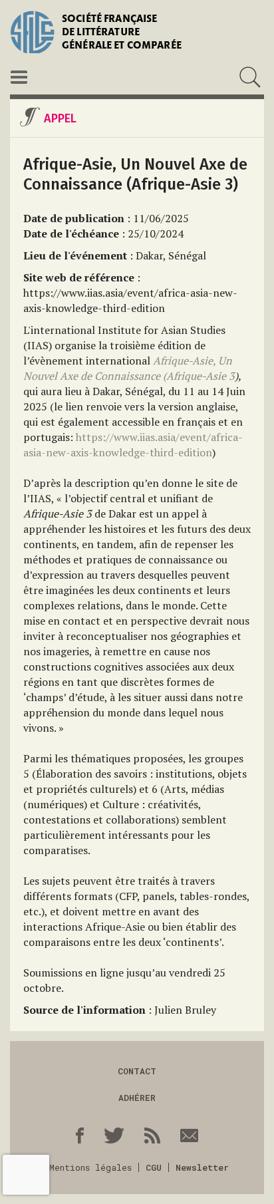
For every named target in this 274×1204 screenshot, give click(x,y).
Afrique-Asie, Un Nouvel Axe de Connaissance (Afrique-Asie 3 (129, 368)
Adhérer (137, 1098)
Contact (137, 1071)
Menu (19, 77)
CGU (154, 1167)
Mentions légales (90, 1167)
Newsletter (202, 1167)
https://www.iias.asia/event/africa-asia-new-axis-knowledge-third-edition (133, 445)
